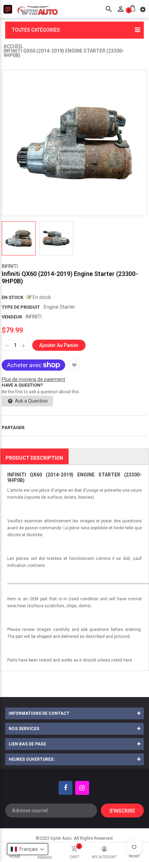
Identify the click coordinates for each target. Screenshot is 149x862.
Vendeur (12, 316)
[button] (27, 849)
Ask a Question (31, 401)
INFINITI (10, 266)
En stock (12, 297)
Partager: (14, 427)
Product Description (34, 458)
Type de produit (21, 307)
